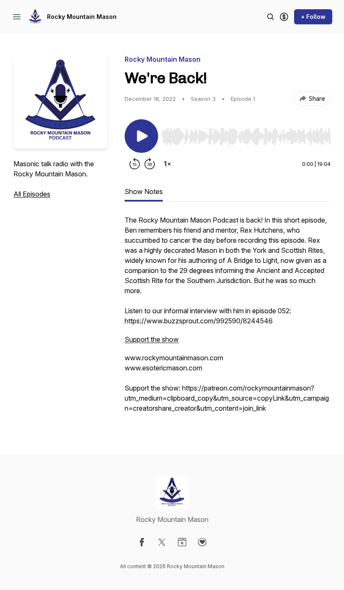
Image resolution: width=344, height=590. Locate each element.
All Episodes (31, 194)
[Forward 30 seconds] (150, 164)
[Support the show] (284, 17)
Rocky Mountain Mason (82, 16)
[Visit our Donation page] (202, 542)
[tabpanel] (228, 318)
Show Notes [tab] (144, 191)
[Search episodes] (270, 17)
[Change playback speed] (167, 164)
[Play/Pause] (141, 136)
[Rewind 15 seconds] (135, 164)
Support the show (152, 339)
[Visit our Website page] (182, 542)
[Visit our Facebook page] (142, 542)
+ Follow (313, 16)
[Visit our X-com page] (162, 542)
